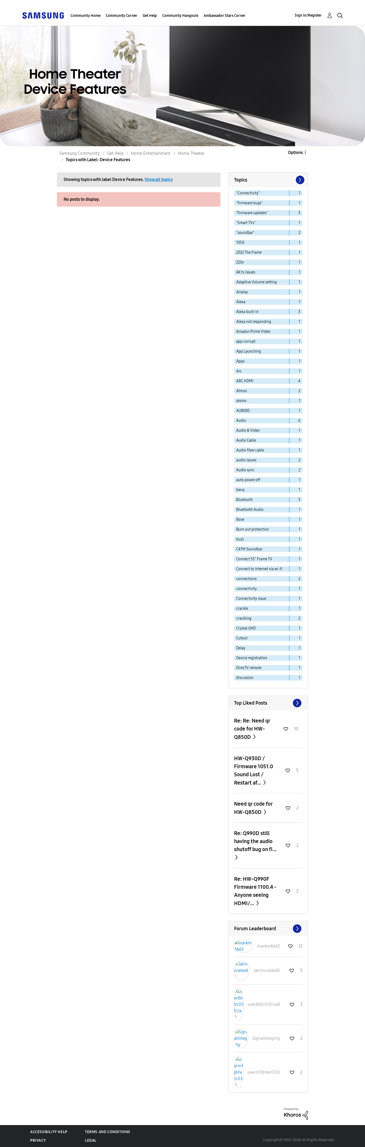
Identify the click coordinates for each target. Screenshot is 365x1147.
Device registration (251, 658)
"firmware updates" (252, 213)
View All (268, 703)
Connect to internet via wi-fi (259, 569)
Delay (240, 648)
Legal (90, 1140)
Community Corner (121, 15)
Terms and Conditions (107, 1132)
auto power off (248, 480)
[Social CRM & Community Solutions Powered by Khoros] (296, 1113)
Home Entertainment (150, 153)
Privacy (38, 1140)
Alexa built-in (247, 312)
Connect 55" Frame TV (254, 559)
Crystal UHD (246, 628)
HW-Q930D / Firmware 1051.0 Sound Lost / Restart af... (253, 770)
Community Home (85, 15)
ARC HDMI (244, 381)
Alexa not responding (253, 321)
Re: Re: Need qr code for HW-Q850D (252, 728)
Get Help (150, 15)
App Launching (248, 351)
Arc (239, 371)
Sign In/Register (308, 15)
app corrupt (245, 341)
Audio (241, 420)
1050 (240, 242)
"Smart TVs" (245, 223)
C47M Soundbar (249, 549)
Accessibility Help (48, 1132)
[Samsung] (43, 15)
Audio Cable (246, 440)
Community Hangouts (180, 15)
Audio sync (245, 470)
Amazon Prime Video (253, 331)
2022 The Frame (249, 252)
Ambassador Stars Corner (225, 15)
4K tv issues (245, 272)
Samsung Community (79, 153)
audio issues (246, 460)
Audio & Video (248, 430)
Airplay (242, 292)
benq (240, 490)
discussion (245, 677)
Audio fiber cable (250, 450)
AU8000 (243, 410)
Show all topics (159, 179)
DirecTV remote (248, 668)
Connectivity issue (251, 598)
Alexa (240, 302)
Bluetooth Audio (249, 509)
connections (246, 579)
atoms (241, 401)
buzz (240, 539)
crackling (243, 618)
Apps (240, 361)
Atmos (241, 391)
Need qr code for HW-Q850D (253, 808)
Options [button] (295, 152)
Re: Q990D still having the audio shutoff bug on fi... (255, 841)
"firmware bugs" (249, 203)
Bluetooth (244, 499)
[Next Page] (299, 180)
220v (240, 262)
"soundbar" (245, 232)
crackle (242, 608)
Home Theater (191, 153)
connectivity (246, 588)
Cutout (241, 638)
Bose (240, 519)
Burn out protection (252, 529)
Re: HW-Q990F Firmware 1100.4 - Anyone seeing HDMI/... (255, 891)
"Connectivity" (248, 193)
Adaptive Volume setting (256, 282)
